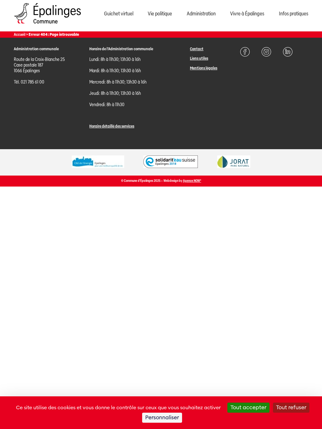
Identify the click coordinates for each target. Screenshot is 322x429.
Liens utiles (199, 58)
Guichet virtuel (118, 13)
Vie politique (160, 13)
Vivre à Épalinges (247, 13)
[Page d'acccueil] (47, 25)
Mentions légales (203, 68)
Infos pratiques (293, 13)
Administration (201, 13)
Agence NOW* (192, 181)
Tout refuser (291, 407)
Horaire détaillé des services (111, 126)
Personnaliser (162, 417)
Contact (196, 49)
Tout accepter (248, 407)
